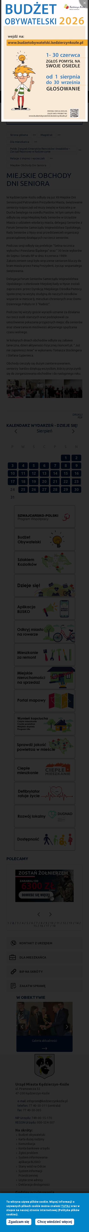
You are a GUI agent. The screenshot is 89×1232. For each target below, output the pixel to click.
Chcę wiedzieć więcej (54, 1222)
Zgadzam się (18, 1222)
